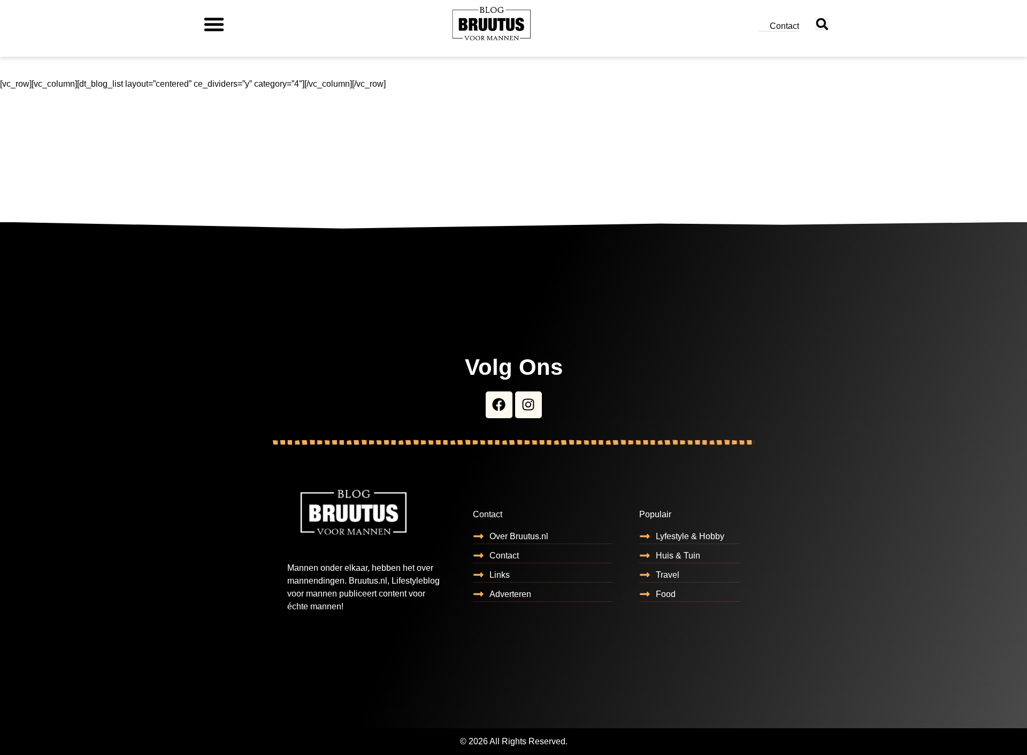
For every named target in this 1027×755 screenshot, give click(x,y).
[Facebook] (499, 404)
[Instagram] (528, 404)
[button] (214, 24)
